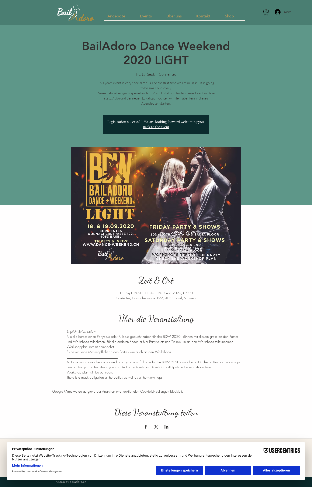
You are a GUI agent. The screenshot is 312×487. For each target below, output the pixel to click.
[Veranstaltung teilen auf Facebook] (146, 427)
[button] (120, 16)
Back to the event (156, 127)
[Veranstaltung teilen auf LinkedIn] (166, 427)
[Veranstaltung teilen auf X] (156, 427)
